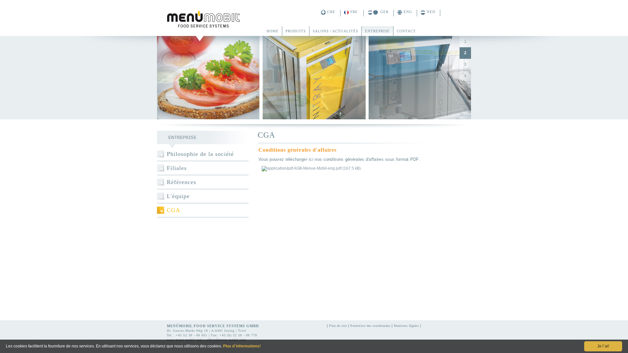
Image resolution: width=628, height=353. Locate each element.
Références (181, 182)
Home (273, 31)
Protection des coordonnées (370, 326)
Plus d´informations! (242, 346)
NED (431, 12)
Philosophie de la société (200, 154)
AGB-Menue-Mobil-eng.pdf (327, 168)
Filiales (177, 168)
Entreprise (377, 31)
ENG (408, 12)
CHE (331, 12)
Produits (296, 31)
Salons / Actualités (335, 31)
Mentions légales (406, 326)
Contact (406, 31)
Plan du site (338, 326)
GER (384, 12)
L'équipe (178, 196)
